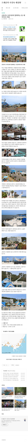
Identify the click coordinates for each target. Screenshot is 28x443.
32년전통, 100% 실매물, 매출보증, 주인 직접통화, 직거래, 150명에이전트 (10, 39)
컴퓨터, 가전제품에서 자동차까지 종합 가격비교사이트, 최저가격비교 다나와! (9, 29)
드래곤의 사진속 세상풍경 (12, 3)
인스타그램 (15, 8)
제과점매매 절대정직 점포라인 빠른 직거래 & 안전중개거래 (9, 37)
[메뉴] (25, 3)
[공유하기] (6, 365)
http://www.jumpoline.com (9, 34)
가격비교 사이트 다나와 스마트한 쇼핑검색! (10, 27)
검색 (22, 3)
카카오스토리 (25, 8)
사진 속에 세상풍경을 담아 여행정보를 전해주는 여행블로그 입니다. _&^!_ (10, 421)
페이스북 (8, 8)
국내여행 (5, 370)
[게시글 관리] (8, 365)
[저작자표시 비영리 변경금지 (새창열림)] (17, 365)
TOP (25, 440)
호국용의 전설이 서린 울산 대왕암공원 (10, 373)
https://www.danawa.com (9, 25)
